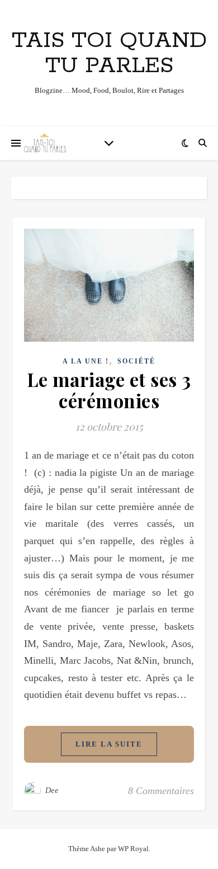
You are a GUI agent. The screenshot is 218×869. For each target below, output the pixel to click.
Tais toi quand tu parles (109, 53)
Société (136, 361)
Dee (52, 790)
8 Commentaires (161, 790)
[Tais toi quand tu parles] (44, 143)
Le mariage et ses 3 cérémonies (109, 390)
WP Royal (133, 848)
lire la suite (109, 744)
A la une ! (86, 361)
